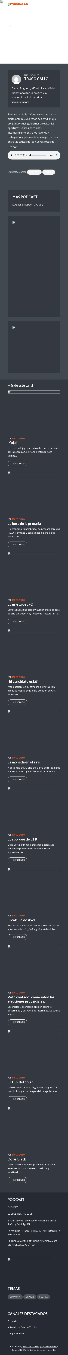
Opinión (30, 1296)
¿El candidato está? (22, 681)
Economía (34, 172)
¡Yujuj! (13, 442)
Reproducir (19, 463)
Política (49, 172)
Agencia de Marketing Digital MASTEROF (39, 1346)
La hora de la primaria (24, 523)
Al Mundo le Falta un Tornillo (22, 1327)
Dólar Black (17, 1159)
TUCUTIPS (13, 1207)
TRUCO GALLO (18, 26)
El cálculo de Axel (21, 920)
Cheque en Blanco (17, 1333)
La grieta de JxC (20, 604)
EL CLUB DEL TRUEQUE (20, 1213)
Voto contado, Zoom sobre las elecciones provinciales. (31, 999)
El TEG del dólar (20, 1082)
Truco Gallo (13, 43)
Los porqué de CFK (22, 839)
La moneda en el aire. (24, 762)
